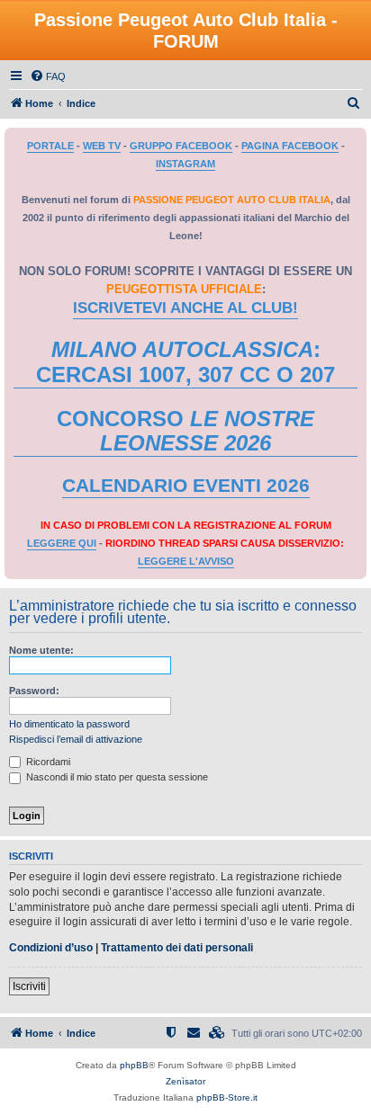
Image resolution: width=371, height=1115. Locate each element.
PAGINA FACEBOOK (290, 145)
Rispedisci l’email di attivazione (75, 739)
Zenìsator (185, 1081)
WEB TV (102, 145)
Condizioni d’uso (51, 947)
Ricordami (46, 761)
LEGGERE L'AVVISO (186, 561)
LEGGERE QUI (61, 543)
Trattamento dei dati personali (177, 947)
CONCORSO (185, 431)
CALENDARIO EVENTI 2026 (186, 485)
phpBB (134, 1065)
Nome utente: (41, 650)
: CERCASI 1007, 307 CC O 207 (185, 362)
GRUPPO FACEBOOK (181, 145)
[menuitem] (48, 76)
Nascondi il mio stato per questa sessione (115, 777)
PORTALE (50, 145)
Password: (34, 690)
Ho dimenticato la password (69, 723)
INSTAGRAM (185, 163)
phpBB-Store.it (227, 1097)
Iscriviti (29, 986)
